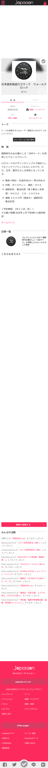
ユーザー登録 (30, 733)
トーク (35, 100)
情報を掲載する (23, 524)
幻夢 (3, 538)
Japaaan (24, 3)
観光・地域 (29, 704)
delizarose (6, 542)
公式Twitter (6, 743)
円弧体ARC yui (19, 538)
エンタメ (5, 709)
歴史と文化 (6, 713)
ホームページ (35, 118)
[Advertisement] (24, 31)
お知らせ (5, 738)
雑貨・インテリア (37, 109)
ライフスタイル (31, 709)
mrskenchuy (6, 549)
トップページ (7, 694)
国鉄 (15, 118)
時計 (10, 118)
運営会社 (5, 748)
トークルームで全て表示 (24, 139)
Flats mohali (7, 564)
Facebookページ (31, 738)
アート (27, 694)
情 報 (12, 100)
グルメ (5, 704)
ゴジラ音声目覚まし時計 (28, 542)
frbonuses (5, 557)
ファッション (7, 699)
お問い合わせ (30, 743)
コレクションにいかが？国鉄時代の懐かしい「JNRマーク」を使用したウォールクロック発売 (34, 241)
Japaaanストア (8, 733)
